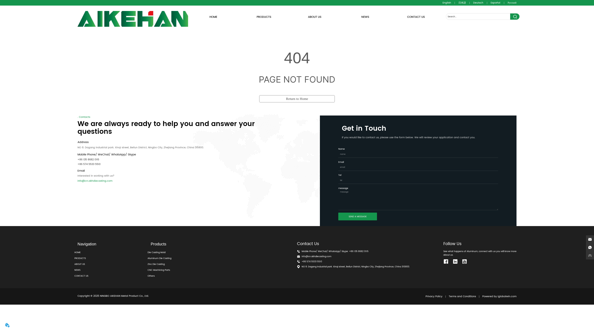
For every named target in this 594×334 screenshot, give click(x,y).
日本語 (462, 3)
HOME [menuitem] (213, 17)
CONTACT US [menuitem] (416, 17)
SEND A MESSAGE (358, 216)
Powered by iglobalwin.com (499, 296)
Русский (512, 3)
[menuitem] (264, 17)
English (447, 3)
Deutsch (478, 3)
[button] (264, 16)
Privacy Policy (434, 296)
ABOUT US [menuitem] (314, 17)
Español (495, 3)
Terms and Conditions (462, 296)
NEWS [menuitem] (365, 17)
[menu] (314, 17)
